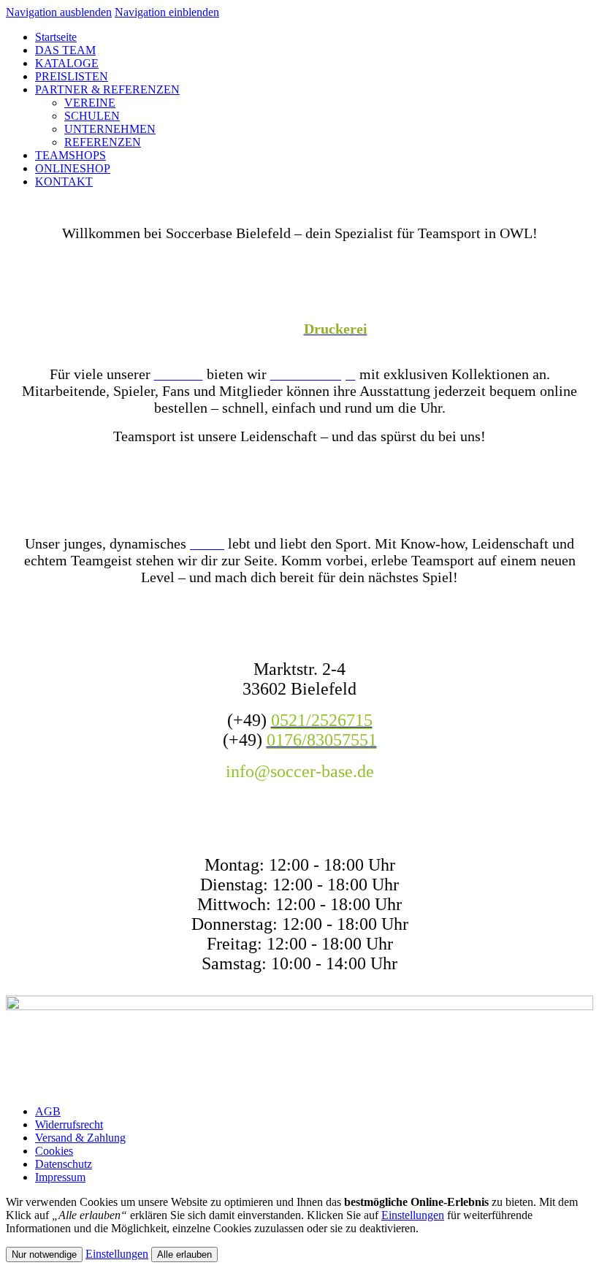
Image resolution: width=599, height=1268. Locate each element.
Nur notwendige (44, 1254)
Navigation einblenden (167, 12)
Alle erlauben (184, 1254)
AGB (48, 1111)
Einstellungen (412, 1215)
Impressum (60, 1177)
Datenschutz (63, 1164)
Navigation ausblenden (59, 12)
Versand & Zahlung (80, 1137)
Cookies (54, 1151)
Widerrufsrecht (69, 1124)
